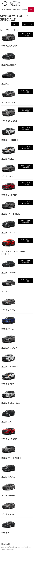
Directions (16, 9)
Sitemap (3, 549)
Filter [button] (14, 24)
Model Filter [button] (27, 24)
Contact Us (23, 547)
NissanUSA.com (10, 549)
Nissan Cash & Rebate (25, 34)
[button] (6, 9)
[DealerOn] (6, 544)
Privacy (29, 547)
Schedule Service (27, 9)
